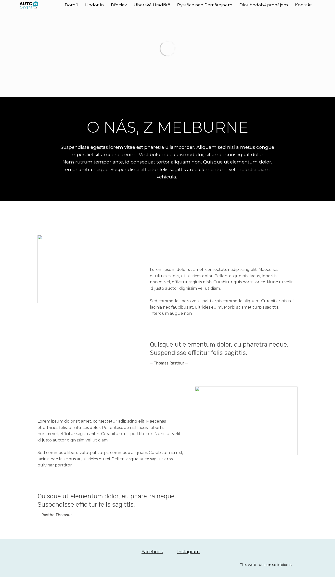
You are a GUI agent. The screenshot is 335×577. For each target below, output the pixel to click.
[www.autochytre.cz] (29, 5)
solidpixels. (282, 564)
